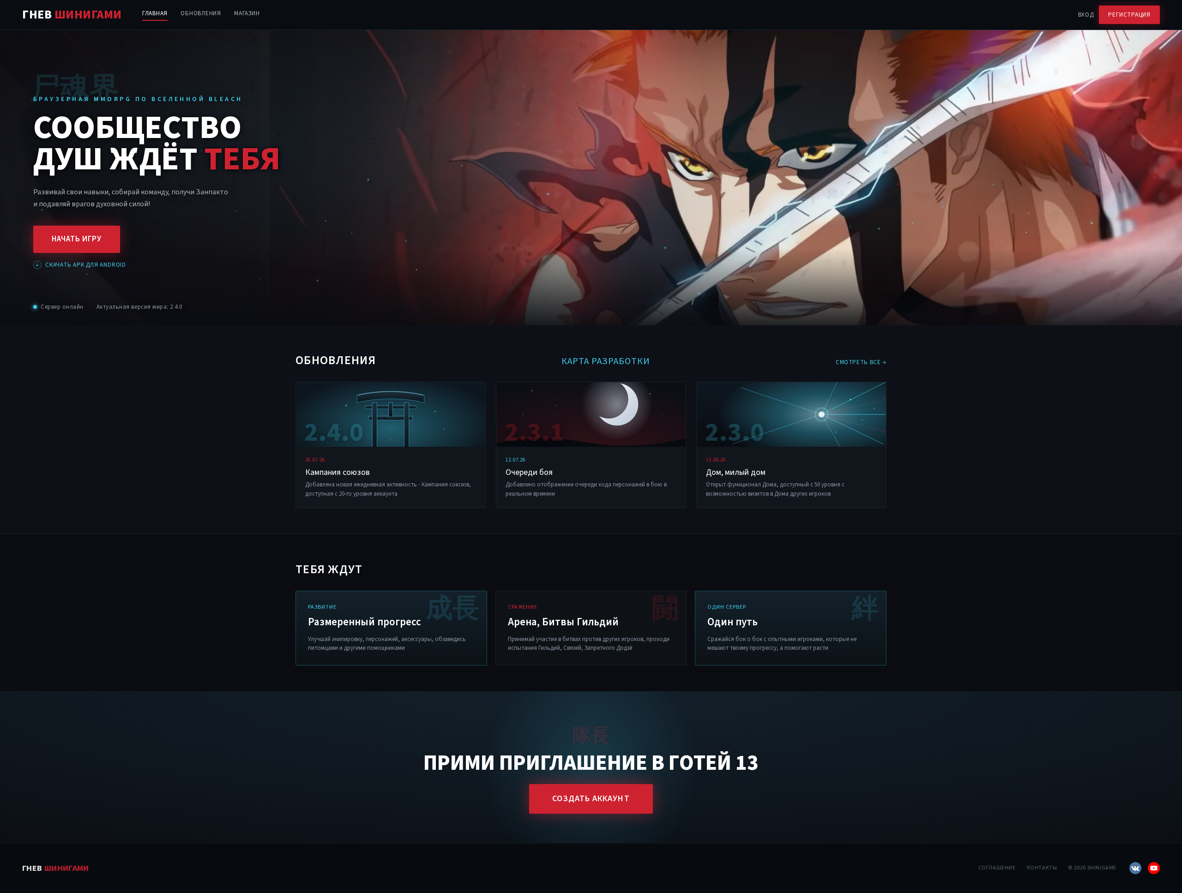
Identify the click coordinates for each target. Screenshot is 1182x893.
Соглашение (997, 868)
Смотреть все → (861, 362)
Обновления (201, 13)
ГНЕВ (72, 15)
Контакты (1042, 868)
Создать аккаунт (590, 798)
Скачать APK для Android (81, 265)
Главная (155, 13)
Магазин (246, 13)
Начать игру (77, 239)
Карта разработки (605, 361)
